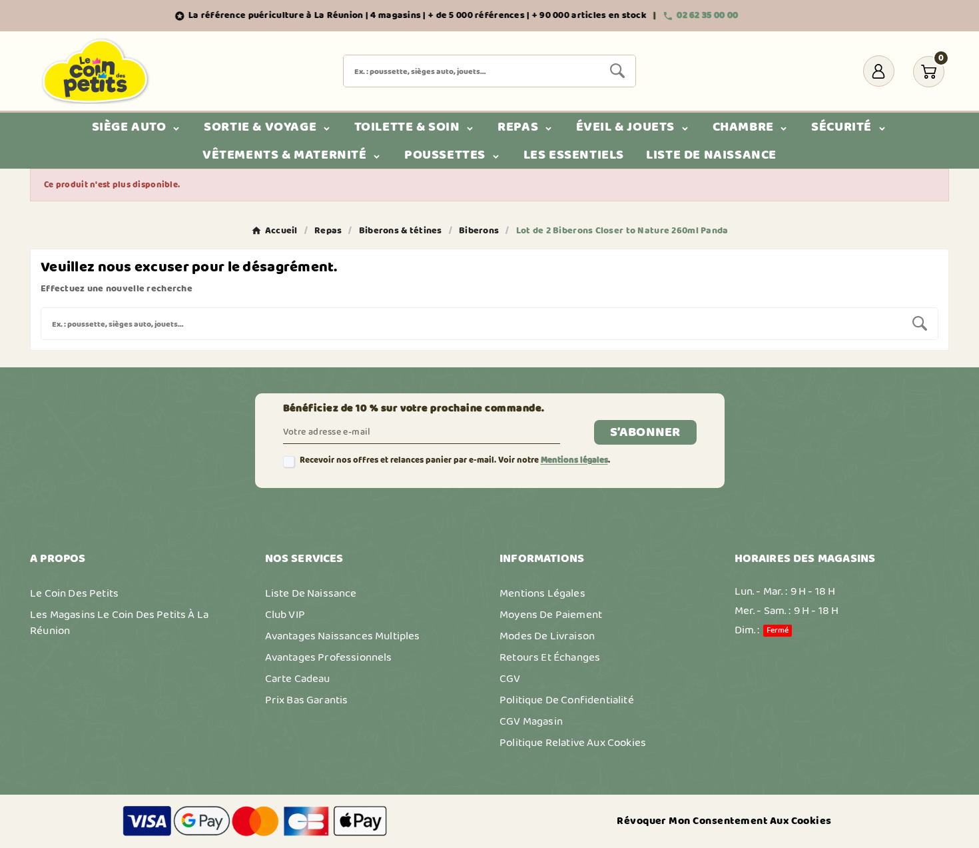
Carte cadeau (297, 679)
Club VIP (285, 615)
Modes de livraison (547, 636)
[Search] (617, 70)
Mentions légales (574, 460)
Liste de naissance (311, 593)
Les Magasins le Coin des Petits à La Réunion (119, 623)
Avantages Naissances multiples (342, 636)
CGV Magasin (531, 721)
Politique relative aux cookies (572, 743)
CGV (510, 679)
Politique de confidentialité (566, 700)
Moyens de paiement (550, 615)
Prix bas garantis (306, 700)
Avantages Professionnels (328, 657)
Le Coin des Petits (74, 593)
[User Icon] (878, 71)
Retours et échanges (549, 657)
